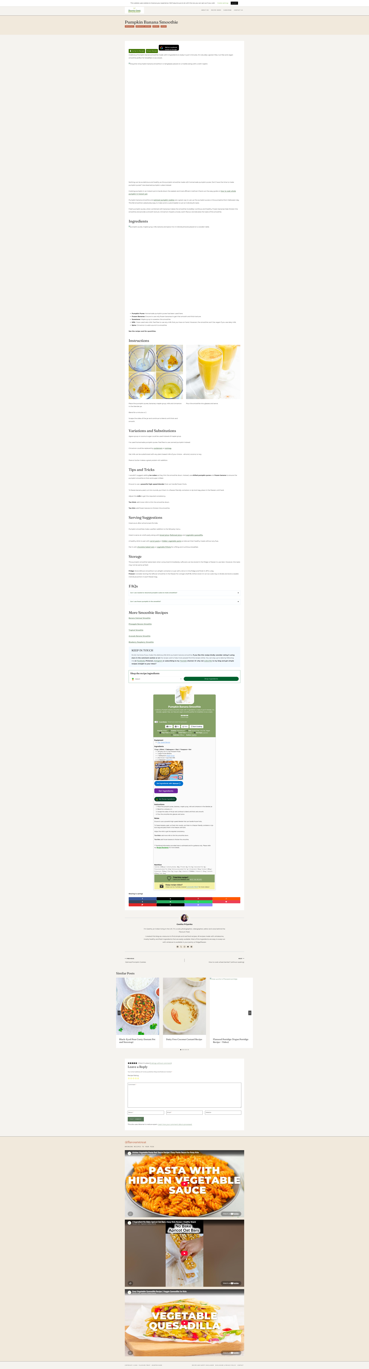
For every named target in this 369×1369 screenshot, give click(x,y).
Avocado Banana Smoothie (139, 636)
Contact (240, 1365)
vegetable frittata (164, 547)
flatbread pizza (176, 535)
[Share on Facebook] (143, 898)
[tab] (180, 1049)
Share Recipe (152, 51)
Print (169, 726)
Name (130, 1112)
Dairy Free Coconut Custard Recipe (184, 1039)
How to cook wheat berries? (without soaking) (226, 960)
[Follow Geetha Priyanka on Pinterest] (191, 946)
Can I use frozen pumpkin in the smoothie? (145, 601)
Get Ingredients (166, 791)
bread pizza (164, 535)
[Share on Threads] (171, 904)
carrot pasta (155, 541)
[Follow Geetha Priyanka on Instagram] (184, 946)
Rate (185, 726)
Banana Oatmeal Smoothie (139, 618)
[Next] (249, 1013)
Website (208, 1112)
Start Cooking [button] (197, 726)
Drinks (155, 26)
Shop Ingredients (211, 679)
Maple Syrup (170, 755)
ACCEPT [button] (234, 3)
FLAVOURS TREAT (192, 887)
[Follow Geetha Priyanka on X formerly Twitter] (181, 946)
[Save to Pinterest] (198, 898)
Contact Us (238, 10)
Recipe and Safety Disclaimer (203, 1365)
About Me (205, 10)
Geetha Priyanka (184, 924)
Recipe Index (216, 10)
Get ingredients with (164, 783)
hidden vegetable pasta (171, 541)
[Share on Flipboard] (143, 904)
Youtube (183, 661)
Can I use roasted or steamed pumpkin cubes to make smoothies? (153, 593)
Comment (132, 1084)
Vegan (163, 26)
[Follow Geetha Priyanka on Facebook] (177, 946)
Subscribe (227, 10)
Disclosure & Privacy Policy (225, 1365)
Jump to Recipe (138, 51)
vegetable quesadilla (194, 535)
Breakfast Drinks (143, 26)
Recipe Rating (133, 1075)
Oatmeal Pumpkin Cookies (135, 960)
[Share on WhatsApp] (198, 901)
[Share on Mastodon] (198, 904)
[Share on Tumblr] (143, 901)
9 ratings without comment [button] (160, 1063)
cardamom (158, 448)
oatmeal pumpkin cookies (164, 200)
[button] (181, 715)
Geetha (194, 735)
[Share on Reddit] (226, 898)
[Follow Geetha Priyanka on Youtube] (187, 946)
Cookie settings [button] (222, 3)
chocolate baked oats (145, 547)
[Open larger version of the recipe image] (184, 694)
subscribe (208, 661)
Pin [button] (178, 726)
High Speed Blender (163, 742)
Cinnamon (169, 760)
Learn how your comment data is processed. (175, 1124)
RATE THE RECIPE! (196, 879)
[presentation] (137, 1006)
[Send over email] (171, 901)
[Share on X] (171, 898)
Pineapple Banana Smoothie (140, 624)
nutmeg (168, 448)
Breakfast (129, 26)
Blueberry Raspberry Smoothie (141, 642)
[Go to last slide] (119, 1013)
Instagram (158, 661)
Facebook (141, 661)
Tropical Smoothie (136, 630)
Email (169, 1112)
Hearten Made (157, 1365)
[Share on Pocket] (226, 901)
